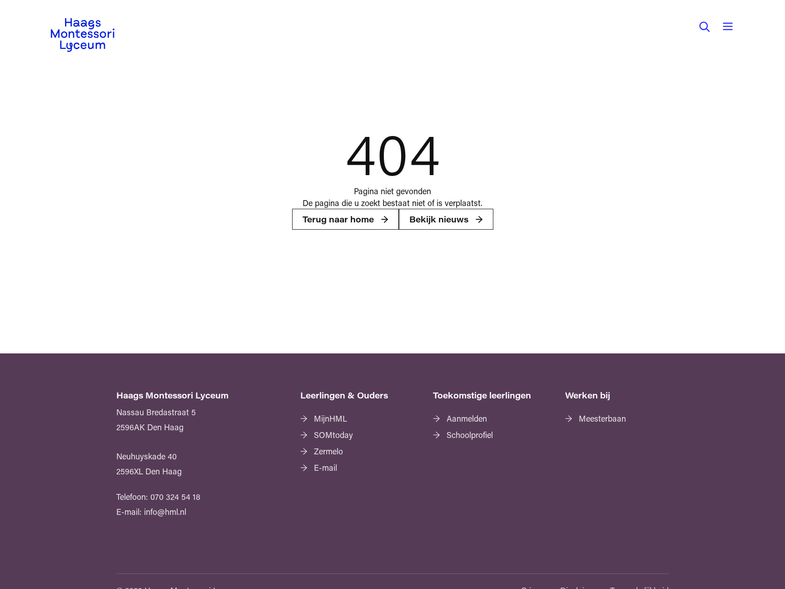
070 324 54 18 (175, 496)
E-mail (325, 467)
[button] (704, 26)
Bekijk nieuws (438, 219)
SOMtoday (333, 434)
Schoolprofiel (470, 434)
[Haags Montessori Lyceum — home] (82, 35)
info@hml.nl (165, 511)
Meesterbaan (602, 418)
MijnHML (330, 418)
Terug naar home (338, 219)
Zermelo (328, 451)
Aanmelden (467, 418)
